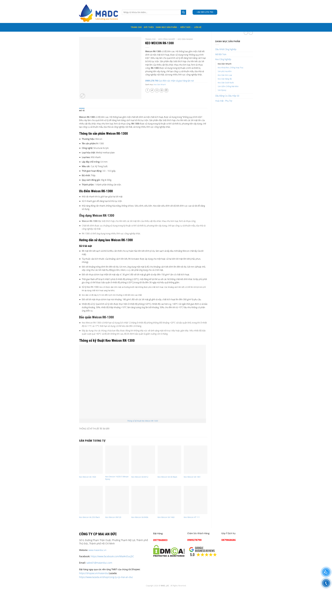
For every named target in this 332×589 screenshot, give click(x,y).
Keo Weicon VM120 (113, 517)
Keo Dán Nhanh (224, 64)
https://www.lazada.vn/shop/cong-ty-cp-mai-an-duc (106, 577)
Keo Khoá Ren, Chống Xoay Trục (230, 67)
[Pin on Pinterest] (161, 90)
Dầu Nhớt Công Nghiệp (225, 49)
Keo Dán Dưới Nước (226, 82)
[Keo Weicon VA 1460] (169, 500)
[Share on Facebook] (147, 90)
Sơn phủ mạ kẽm (224, 71)
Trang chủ (150, 39)
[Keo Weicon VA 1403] (91, 460)
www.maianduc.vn (97, 550)
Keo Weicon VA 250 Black (89, 517)
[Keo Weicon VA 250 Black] (91, 500)
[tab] (82, 110)
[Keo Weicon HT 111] (195, 500)
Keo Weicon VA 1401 (192, 477)
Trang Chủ (136, 27)
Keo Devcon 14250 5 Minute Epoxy (117, 477)
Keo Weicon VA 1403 (87, 477)
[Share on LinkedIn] (166, 90)
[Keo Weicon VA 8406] (143, 500)
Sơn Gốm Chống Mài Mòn (228, 86)
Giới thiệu (149, 27)
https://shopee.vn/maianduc (94, 573)
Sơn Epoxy (222, 90)
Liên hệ (197, 27)
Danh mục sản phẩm (166, 27)
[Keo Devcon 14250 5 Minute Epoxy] (117, 460)
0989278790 (194, 540)
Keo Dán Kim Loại (225, 75)
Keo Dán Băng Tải (225, 79)
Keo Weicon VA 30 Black (167, 477)
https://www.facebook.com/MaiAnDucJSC (112, 556)
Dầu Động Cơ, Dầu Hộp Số (227, 95)
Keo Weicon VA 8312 (139, 477)
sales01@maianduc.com (99, 562)
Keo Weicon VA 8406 (139, 517)
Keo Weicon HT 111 (192, 517)
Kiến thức (185, 27)
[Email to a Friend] (157, 90)
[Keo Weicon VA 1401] (195, 460)
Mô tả (82, 111)
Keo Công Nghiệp (223, 59)
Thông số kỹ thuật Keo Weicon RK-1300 (142, 421)
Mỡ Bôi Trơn (220, 54)
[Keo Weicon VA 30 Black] (169, 460)
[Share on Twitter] (152, 90)
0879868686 (228, 540)
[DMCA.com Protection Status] (169, 550)
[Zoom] (82, 95)
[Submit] (183, 12)
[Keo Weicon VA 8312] (143, 460)
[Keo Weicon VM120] (117, 500)
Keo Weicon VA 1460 (166, 517)
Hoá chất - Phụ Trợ (223, 100)
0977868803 (160, 540)
